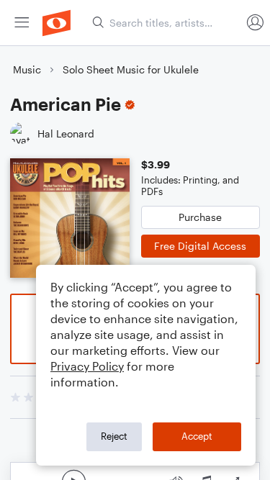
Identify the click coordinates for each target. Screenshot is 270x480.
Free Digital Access (200, 246)
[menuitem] (21, 22)
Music (27, 69)
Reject (114, 436)
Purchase (200, 217)
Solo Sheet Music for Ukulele (131, 69)
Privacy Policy (87, 366)
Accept (196, 436)
